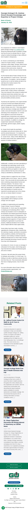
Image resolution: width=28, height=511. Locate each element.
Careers (14, 496)
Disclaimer (14, 491)
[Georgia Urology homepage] (4, 3)
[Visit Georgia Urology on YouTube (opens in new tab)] (18, 488)
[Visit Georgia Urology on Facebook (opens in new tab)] (8, 488)
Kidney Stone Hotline (14, 485)
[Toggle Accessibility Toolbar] (3, 508)
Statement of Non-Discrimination (14, 503)
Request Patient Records (15, 498)
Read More (7, 349)
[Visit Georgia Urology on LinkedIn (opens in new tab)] (16, 488)
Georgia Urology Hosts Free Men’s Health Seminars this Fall (13, 370)
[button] (14, 475)
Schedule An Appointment (14, 6)
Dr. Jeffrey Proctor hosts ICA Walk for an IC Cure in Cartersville (14, 322)
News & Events (6, 20)
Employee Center (14, 494)
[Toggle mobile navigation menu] (26, 3)
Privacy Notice (14, 492)
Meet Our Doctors (14, 464)
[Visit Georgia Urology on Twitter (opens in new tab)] (10, 488)
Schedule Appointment (14, 482)
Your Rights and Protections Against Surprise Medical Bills (14, 501)
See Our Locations (14, 467)
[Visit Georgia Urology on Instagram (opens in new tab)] (13, 488)
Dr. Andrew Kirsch (19, 49)
